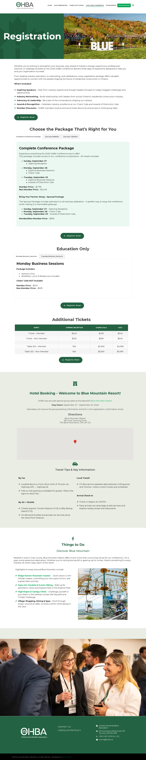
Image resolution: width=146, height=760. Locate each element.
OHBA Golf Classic (76, 5)
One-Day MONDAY (52, 136)
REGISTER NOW (124, 5)
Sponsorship (111, 5)
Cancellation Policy (69, 730)
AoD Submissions (60, 5)
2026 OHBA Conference (95, 5)
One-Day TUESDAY (70, 136)
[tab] (28, 136)
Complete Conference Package (28, 136)
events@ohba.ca (106, 740)
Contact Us (64, 727)
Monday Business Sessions (26, 256)
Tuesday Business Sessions (52, 256)
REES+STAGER (66, 757)
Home (50, 5)
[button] (75, 442)
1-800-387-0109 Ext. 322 (109, 736)
